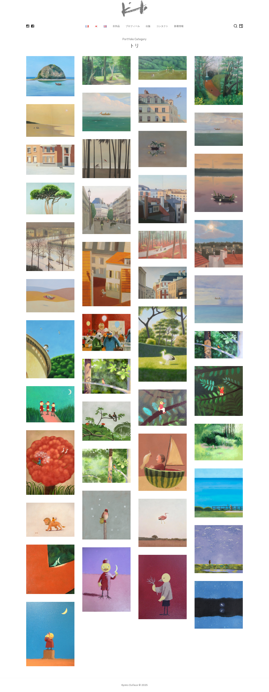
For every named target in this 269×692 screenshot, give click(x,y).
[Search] (235, 26)
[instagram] (27, 26)
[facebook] (32, 26)
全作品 (116, 26)
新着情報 (179, 26)
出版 (148, 26)
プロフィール (133, 26)
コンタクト (162, 26)
